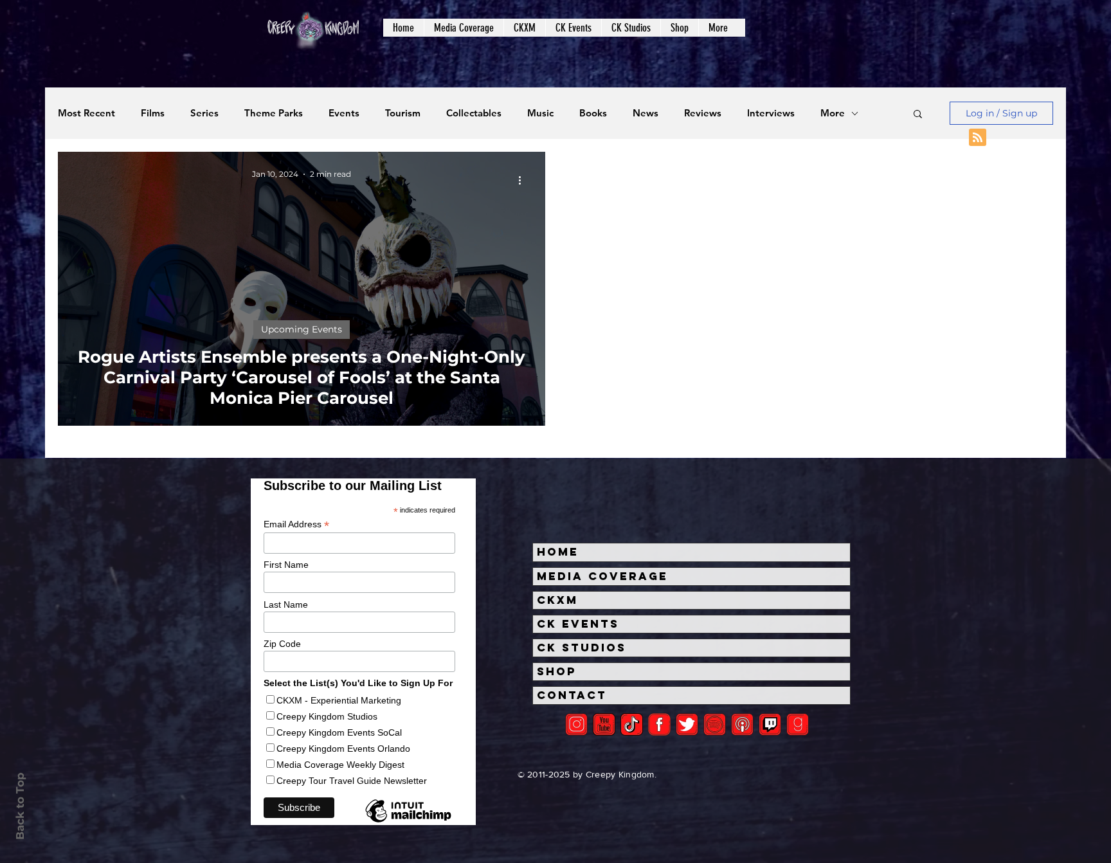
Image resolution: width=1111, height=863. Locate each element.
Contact (572, 695)
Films (153, 113)
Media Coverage (602, 576)
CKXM (557, 600)
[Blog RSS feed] (977, 138)
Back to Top (20, 806)
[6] (714, 724)
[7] (742, 724)
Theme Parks (273, 113)
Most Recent (86, 113)
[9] (797, 724)
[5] (604, 724)
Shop (557, 671)
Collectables (473, 113)
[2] (576, 724)
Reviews (702, 113)
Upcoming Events (301, 329)
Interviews (771, 113)
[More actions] (524, 180)
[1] (631, 724)
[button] (463, 28)
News (645, 113)
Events (344, 113)
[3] (659, 724)
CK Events (578, 624)
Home (558, 552)
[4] (687, 724)
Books (593, 113)
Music (540, 113)
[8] (770, 724)
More (832, 113)
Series (204, 113)
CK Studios (581, 647)
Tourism (402, 113)
